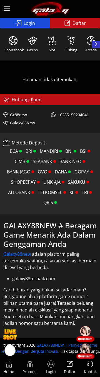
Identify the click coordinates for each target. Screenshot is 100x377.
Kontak (90, 371)
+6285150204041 (73, 114)
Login (29, 23)
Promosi (30, 371)
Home (8, 371)
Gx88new (18, 114)
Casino (32, 49)
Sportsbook (13, 49)
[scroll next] (96, 44)
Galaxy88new (17, 254)
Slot (52, 49)
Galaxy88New (22, 122)
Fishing (71, 49)
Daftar (79, 23)
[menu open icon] (7, 9)
